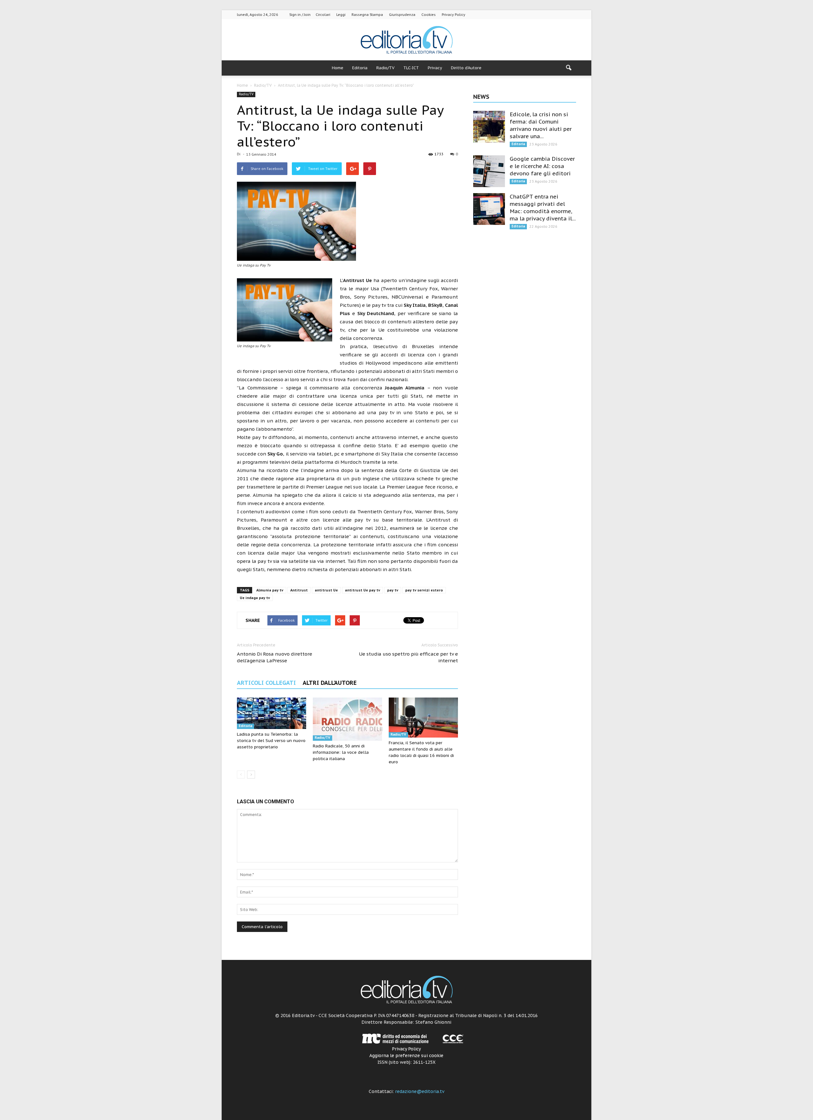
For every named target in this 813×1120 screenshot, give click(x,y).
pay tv (392, 590)
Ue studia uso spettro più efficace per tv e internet (408, 657)
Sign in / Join (300, 14)
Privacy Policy (453, 14)
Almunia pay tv (269, 590)
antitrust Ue (326, 590)
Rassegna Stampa (367, 14)
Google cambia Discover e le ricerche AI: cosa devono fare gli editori (542, 166)
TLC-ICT (411, 68)
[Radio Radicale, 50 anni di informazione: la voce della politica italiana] (347, 719)
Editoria (359, 68)
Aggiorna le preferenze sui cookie (406, 1055)
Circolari (323, 14)
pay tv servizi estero (424, 590)
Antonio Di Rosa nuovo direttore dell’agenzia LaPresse (274, 657)
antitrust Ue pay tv (362, 590)
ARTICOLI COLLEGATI (266, 682)
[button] (568, 68)
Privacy (435, 68)
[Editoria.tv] (406, 40)
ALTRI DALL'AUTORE (330, 682)
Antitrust (299, 590)
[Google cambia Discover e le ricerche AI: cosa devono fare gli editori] (489, 171)
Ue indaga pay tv (255, 598)
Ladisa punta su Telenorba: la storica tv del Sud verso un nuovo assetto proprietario (271, 741)
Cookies (428, 14)
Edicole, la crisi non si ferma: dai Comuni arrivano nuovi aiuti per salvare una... (541, 125)
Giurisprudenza (402, 14)
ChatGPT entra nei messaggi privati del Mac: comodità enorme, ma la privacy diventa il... (543, 207)
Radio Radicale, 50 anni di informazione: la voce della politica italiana (341, 752)
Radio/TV (385, 68)
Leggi (341, 14)
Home (337, 68)
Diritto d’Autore (466, 68)
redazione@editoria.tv (419, 1091)
